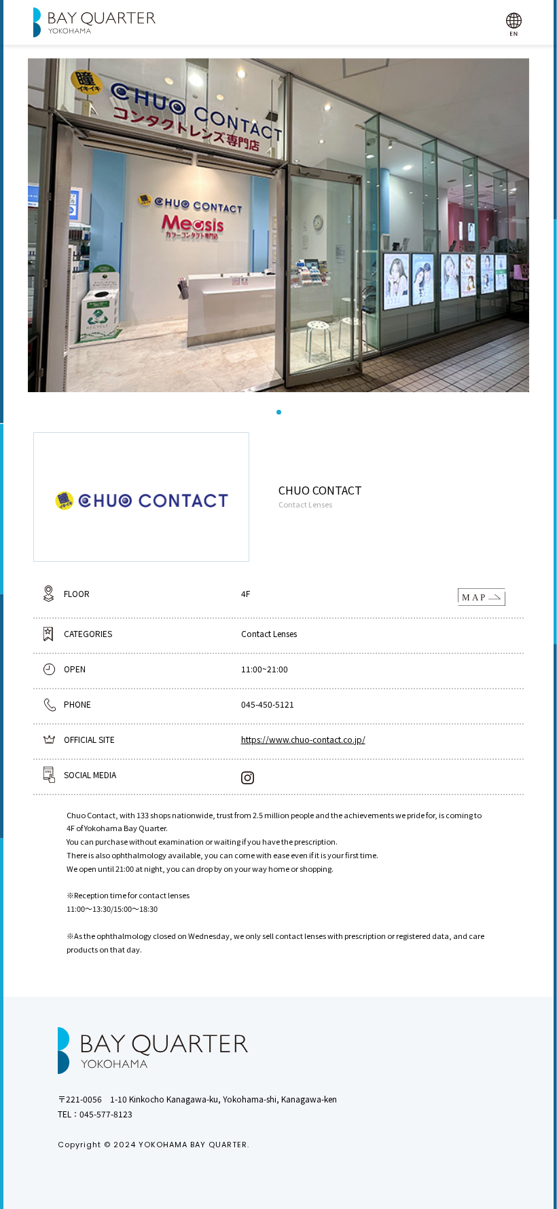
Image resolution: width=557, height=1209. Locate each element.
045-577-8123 (105, 1113)
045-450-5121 (267, 704)
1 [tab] (278, 412)
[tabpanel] (278, 225)
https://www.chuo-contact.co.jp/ (303, 739)
